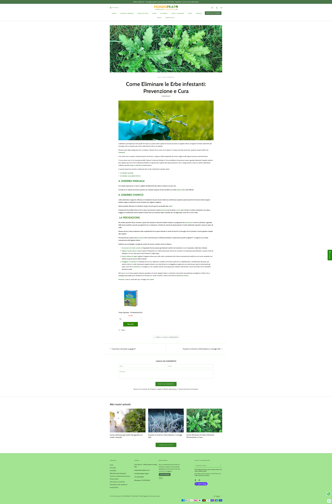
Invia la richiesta (164, 474)
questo (169, 267)
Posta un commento (166, 384)
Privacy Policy (114, 479)
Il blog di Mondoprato (167, 77)
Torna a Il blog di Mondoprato (167, 337)
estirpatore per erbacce (125, 275)
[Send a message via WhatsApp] (328, 493)
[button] (212, 8)
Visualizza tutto (166, 445)
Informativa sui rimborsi (117, 482)
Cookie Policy (114, 487)
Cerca (111, 465)
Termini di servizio (184, 389)
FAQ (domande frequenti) (118, 473)
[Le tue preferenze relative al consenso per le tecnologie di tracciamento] (329, 501)
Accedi (161, 478)
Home (158, 77)
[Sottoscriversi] (221, 465)
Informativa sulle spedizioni (118, 484)
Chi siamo (113, 468)
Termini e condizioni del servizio (120, 476)
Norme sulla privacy (170, 389)
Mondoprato (117, 496)
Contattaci (113, 470)
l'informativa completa (203, 475)
